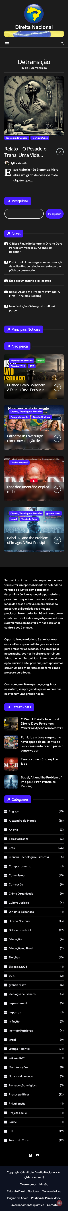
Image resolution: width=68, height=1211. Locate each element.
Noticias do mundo (21, 1076)
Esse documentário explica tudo (30, 280)
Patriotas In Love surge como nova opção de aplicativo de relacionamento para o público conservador (36, 266)
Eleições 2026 (18, 366)
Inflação (14, 1021)
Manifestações (18, 1067)
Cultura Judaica (19, 902)
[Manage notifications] (59, 1203)
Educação (15, 939)
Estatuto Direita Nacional (23, 1191)
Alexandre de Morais (22, 360)
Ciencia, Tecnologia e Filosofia (26, 411)
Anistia (13, 829)
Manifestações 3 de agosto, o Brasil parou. (32, 308)
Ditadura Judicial (20, 930)
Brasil (40, 360)
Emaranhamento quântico (27, 1205)
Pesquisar (20, 201)
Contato (52, 1205)
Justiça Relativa (19, 1049)
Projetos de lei (18, 1113)
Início (24, 68)
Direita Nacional (41, 417)
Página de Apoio (17, 1198)
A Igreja (14, 811)
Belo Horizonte (18, 839)
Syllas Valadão (19, 163)
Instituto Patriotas (21, 1030)
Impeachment (18, 1003)
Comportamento (19, 417)
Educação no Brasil (21, 948)
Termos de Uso (51, 1191)
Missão (43, 1184)
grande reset (53, 513)
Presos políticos (19, 1094)
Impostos (15, 1012)
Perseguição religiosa (23, 1085)
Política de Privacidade (46, 1198)
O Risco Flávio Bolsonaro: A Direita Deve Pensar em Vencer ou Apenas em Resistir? (36, 247)
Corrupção (16, 884)
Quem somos (28, 1184)
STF (32, 366)
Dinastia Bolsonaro (21, 911)
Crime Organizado (21, 893)
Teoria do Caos (40, 137)
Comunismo (16, 875)
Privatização (17, 1103)
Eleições (14, 957)
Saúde (13, 1122)
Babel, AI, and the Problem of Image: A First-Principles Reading (34, 294)
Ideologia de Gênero (16, 137)
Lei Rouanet (16, 1058)
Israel (14, 519)
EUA (12, 976)
